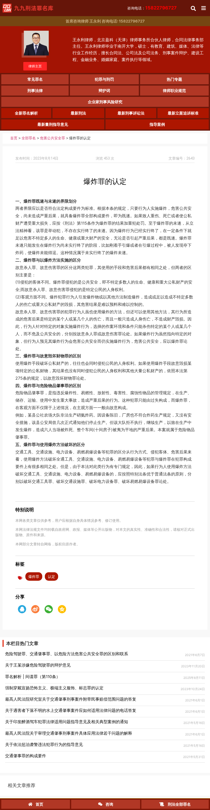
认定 (51, 576)
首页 (13, 138)
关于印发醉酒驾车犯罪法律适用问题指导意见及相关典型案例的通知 (66, 721)
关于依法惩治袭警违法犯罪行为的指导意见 (44, 744)
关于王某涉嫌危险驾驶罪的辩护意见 (38, 665)
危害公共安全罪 (52, 138)
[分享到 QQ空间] (62, 609)
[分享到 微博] (35, 609)
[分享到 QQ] (22, 609)
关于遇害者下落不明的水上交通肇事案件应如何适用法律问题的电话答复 (70, 710)
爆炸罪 (33, 576)
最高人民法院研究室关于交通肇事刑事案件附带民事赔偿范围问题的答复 (70, 699)
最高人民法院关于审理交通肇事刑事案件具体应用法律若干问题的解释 (68, 733)
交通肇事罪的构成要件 (25, 755)
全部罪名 (29, 138)
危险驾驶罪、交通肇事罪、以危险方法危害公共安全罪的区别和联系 (66, 653)
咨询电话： (152, 8)
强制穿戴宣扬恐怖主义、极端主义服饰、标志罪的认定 (54, 687)
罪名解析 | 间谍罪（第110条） (32, 676)
